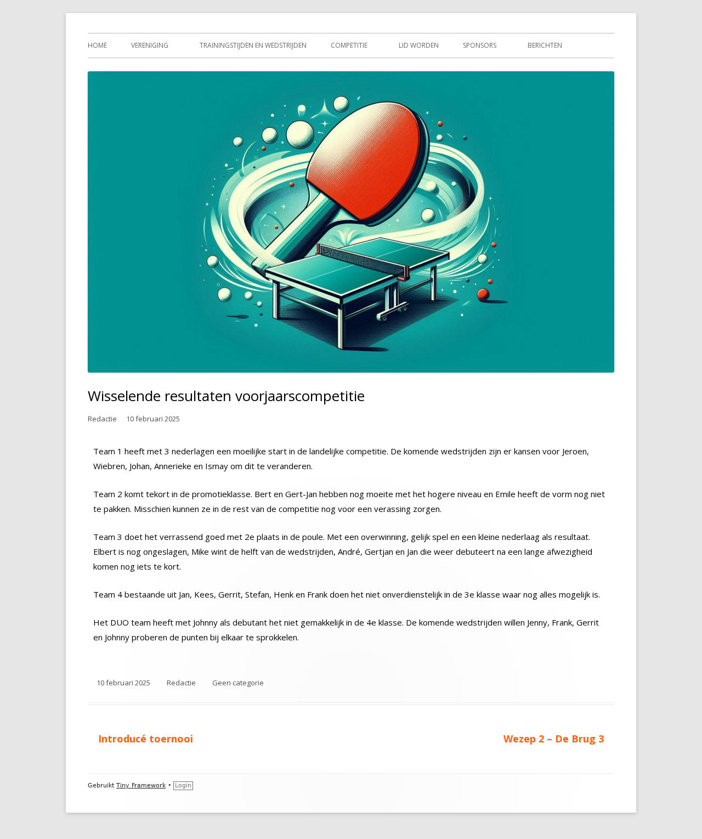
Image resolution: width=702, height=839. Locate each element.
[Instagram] (586, 786)
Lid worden (419, 45)
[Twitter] (545, 786)
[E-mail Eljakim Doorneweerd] (606, 786)
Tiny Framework (141, 785)
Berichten (545, 45)
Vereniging (149, 45)
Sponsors (479, 45)
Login (183, 785)
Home (97, 45)
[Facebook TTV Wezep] (566, 786)
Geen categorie (238, 683)
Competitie (349, 45)
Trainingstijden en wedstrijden (253, 45)
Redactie (102, 419)
